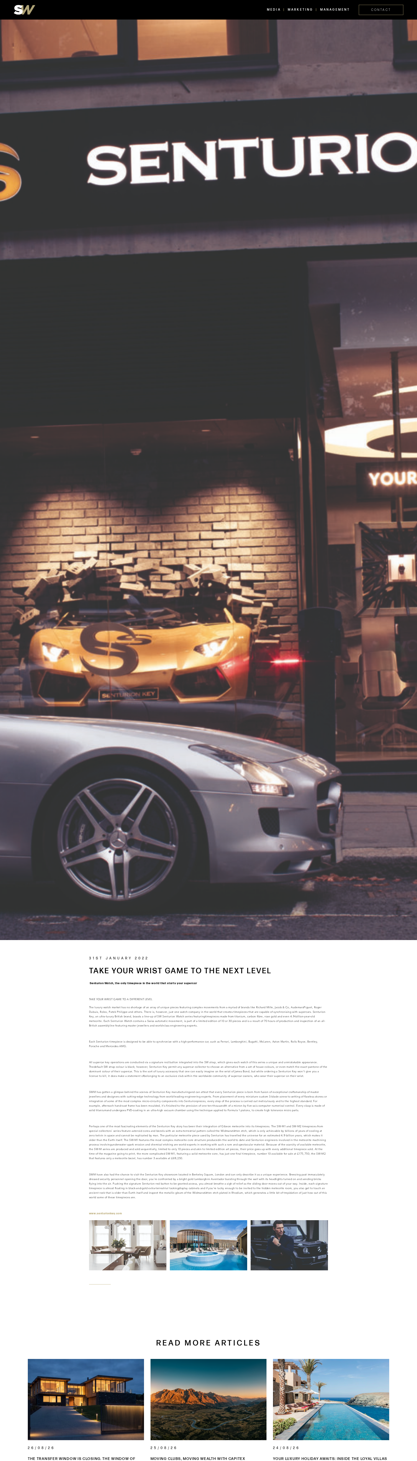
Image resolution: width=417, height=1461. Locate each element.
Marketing (300, 10)
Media (274, 10)
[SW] (24, 10)
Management (335, 10)
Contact (381, 10)
